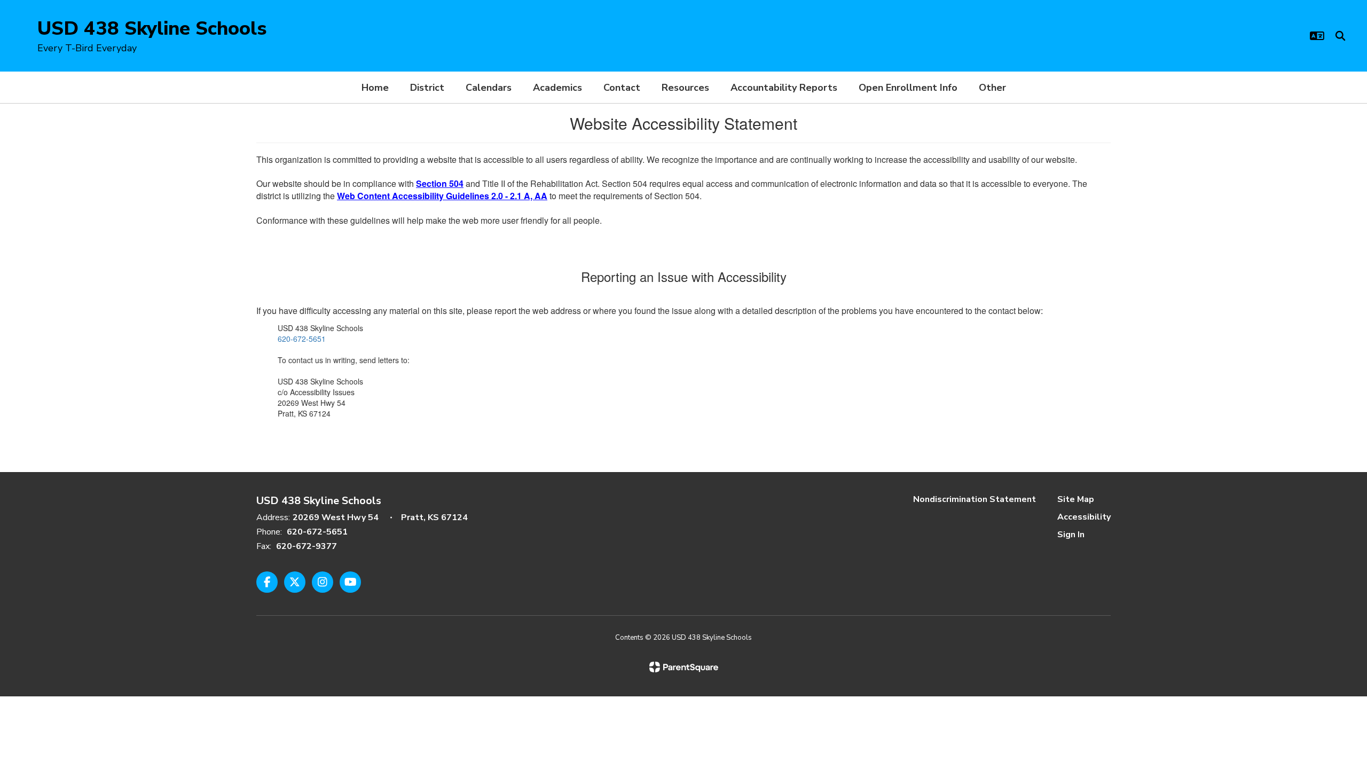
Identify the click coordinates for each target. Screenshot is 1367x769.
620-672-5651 (302, 338)
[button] (1317, 36)
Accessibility (1084, 517)
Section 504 (439, 183)
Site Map (1075, 499)
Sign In (1071, 534)
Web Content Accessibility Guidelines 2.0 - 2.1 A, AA (442, 196)
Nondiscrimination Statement (974, 499)
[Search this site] (1340, 35)
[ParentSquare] (684, 667)
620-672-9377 (306, 546)
